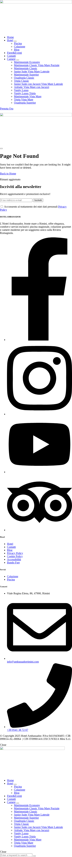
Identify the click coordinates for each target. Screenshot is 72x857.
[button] (6, 108)
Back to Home (8, 173)
